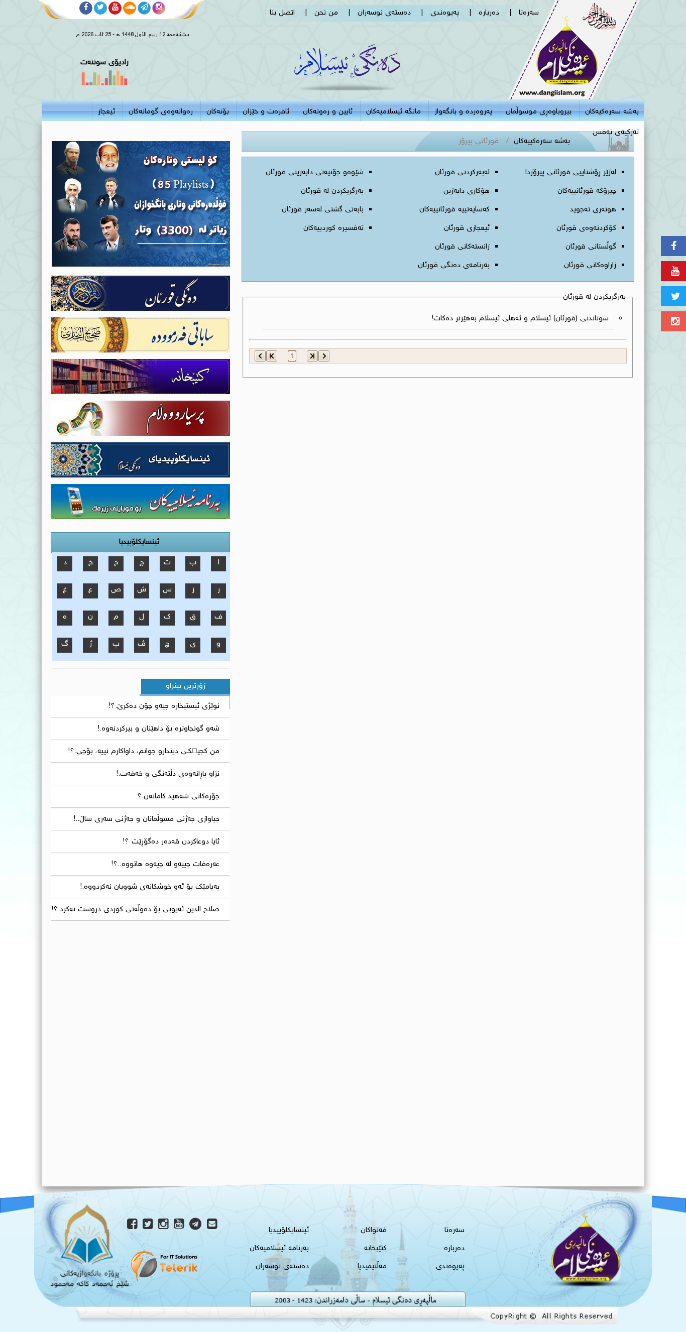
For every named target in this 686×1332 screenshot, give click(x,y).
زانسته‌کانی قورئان (462, 247)
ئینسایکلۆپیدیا (139, 542)
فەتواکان (374, 1230)
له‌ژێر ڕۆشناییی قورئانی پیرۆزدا (570, 172)
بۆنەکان (217, 111)
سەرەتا (529, 13)
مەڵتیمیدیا (372, 1266)
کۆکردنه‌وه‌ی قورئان (586, 228)
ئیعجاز (106, 111)
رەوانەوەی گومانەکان (161, 111)
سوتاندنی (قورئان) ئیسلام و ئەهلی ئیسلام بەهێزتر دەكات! (520, 318)
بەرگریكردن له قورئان (332, 191)
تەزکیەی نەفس (616, 132)
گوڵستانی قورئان (590, 247)
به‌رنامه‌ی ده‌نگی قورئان (454, 265)
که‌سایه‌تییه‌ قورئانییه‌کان (454, 209)
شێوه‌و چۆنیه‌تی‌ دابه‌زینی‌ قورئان (315, 172)
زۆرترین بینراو (185, 686)
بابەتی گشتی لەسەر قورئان (323, 209)
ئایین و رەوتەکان (328, 111)
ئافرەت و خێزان (266, 111)
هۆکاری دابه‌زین (466, 191)
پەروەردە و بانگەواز (463, 111)
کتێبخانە (375, 1248)
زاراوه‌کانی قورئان (590, 265)
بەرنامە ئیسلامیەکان (279, 1248)
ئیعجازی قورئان (467, 228)
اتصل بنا (282, 13)
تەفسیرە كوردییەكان (333, 228)
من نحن (326, 13)
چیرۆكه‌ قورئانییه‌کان (586, 191)
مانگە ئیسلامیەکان (393, 111)
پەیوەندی (444, 13)
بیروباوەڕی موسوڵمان (538, 111)
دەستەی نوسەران (384, 13)
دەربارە (489, 13)
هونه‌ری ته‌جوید (593, 209)
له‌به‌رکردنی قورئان (462, 172)
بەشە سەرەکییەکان (542, 141)
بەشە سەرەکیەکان (612, 111)
